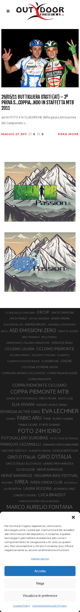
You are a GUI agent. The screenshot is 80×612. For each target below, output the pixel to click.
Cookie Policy (21, 605)
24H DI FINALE (18, 318)
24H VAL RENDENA (39, 318)
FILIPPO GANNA (62, 418)
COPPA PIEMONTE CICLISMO (39, 385)
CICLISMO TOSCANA (43, 355)
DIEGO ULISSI (65, 398)
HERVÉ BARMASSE (16, 475)
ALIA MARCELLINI (13, 324)
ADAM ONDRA (60, 318)
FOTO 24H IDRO (39, 431)
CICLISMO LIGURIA (19, 349)
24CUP (43, 312)
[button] (73, 517)
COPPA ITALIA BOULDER (62, 373)
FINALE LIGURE (27, 424)
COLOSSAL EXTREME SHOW (39, 367)
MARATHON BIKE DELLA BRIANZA (39, 501)
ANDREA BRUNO (35, 324)
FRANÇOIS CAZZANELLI (20, 444)
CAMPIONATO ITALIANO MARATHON (27, 342)
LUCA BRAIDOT (52, 495)
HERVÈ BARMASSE (50, 469)
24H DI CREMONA (62, 312)
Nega (40, 583)
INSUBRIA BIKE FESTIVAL (56, 475)
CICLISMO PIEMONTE (55, 348)
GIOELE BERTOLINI (65, 450)
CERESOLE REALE (62, 342)
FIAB (47, 418)
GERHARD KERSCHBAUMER (61, 444)
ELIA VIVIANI (23, 404)
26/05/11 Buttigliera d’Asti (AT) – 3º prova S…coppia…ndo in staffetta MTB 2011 (37, 102)
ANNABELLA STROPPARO (62, 324)
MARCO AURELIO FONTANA (39, 507)
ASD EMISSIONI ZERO (32, 330)
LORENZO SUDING (25, 495)
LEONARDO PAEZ (64, 488)
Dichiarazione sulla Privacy (49, 605)
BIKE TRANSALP (31, 337)
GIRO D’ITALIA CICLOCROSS (23, 463)
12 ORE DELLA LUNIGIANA (20, 312)
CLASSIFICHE (50, 361)
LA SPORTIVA (13, 488)
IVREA (21, 481)
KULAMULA (70, 482)
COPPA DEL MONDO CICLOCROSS (23, 373)
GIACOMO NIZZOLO (14, 450)
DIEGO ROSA (47, 398)
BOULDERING (49, 337)
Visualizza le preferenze (40, 595)
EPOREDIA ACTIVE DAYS (20, 412)
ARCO (4, 331)
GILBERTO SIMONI (39, 450)
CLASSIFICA (63, 355)
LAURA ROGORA (37, 488)
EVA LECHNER (60, 411)
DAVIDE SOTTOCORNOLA (21, 398)
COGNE (66, 361)
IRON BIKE (7, 482)
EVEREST (10, 418)
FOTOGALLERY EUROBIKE (24, 438)
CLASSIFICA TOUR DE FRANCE (23, 361)
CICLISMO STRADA (20, 355)
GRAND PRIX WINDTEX (58, 463)
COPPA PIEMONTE (39, 379)
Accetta (40, 571)
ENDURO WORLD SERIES (51, 404)
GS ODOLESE (25, 469)
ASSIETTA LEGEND (68, 331)
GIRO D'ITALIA (21, 456)
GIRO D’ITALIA (54, 456)
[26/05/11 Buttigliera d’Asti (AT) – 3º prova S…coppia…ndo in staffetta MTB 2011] (40, 58)
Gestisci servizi (40, 558)
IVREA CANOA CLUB (46, 482)
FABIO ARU (29, 418)
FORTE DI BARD (49, 424)
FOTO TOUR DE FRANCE (64, 438)
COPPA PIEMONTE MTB (39, 391)
